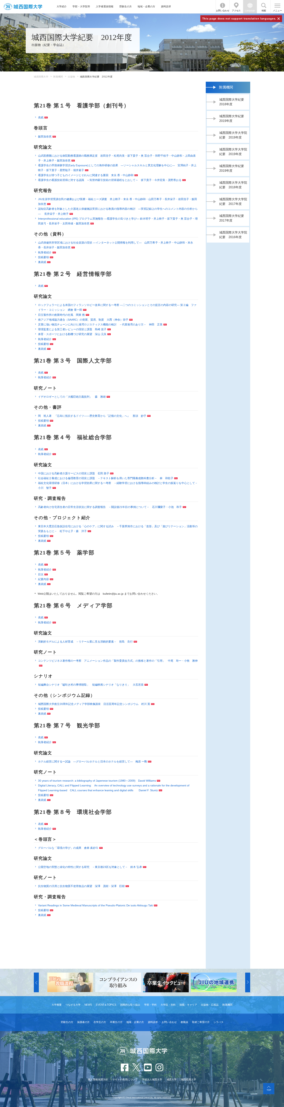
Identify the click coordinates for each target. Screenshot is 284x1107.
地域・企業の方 (146, 6)
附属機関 (58, 76)
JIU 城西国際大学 (23, 6)
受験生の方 (125, 6)
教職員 (184, 1022)
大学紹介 (62, 6)
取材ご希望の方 (201, 1022)
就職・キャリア (188, 1004)
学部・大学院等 (81, 6)
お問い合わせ (222, 10)
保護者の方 (83, 1022)
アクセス (236, 10)
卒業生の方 (116, 1022)
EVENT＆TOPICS (106, 1004)
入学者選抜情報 (104, 6)
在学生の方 (100, 1022)
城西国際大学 (41, 76)
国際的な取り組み (130, 1004)
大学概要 (57, 1004)
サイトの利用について (125, 1079)
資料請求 (166, 6)
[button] (36, 982)
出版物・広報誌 (210, 1004)
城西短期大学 (188, 1079)
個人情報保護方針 (98, 1079)
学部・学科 (150, 1004)
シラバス (218, 1022)
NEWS (88, 1004)
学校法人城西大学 (152, 1079)
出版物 (71, 76)
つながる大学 (73, 1004)
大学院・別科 (168, 1004)
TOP (269, 1090)
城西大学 (172, 1079)
